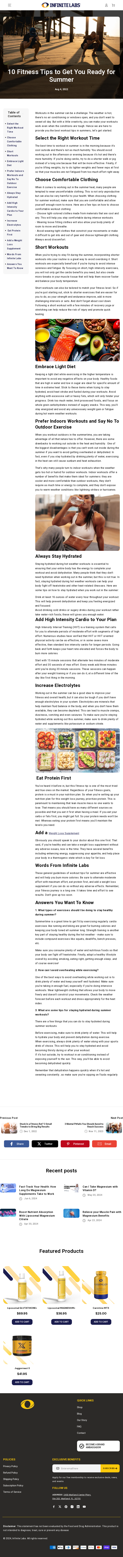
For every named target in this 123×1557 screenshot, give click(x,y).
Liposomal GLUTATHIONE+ (22, 1308)
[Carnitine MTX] (101, 1285)
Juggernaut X (22, 1368)
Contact (81, 1433)
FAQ (79, 1426)
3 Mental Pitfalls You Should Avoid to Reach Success (84, 1125)
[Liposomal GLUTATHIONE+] (22, 1285)
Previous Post (9, 1117)
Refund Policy (10, 1472)
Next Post (117, 1117)
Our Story (82, 1420)
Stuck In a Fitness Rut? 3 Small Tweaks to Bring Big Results (36, 1125)
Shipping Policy (11, 1479)
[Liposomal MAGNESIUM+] (61, 1285)
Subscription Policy (13, 1485)
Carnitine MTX (101, 1308)
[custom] (54, 1507)
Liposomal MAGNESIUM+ (61, 1308)
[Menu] (9, 5)
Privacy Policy (10, 1466)
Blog (79, 1413)
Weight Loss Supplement (64, 833)
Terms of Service (12, 1491)
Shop (79, 1407)
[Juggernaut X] (22, 1345)
